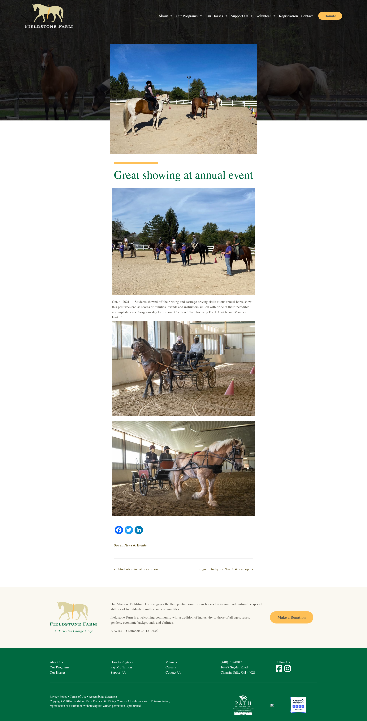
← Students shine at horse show (136, 569)
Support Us (239, 16)
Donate (330, 16)
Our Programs (187, 16)
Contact (307, 16)
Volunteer (263, 16)
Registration (288, 16)
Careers (171, 667)
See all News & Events (130, 545)
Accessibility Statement (103, 696)
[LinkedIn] (139, 530)
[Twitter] (129, 530)
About (163, 16)
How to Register (121, 662)
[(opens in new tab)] (243, 704)
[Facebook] (119, 530)
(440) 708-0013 (231, 662)
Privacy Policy (58, 696)
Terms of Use (78, 696)
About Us (56, 662)
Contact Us (173, 672)
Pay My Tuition (121, 667)
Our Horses (214, 16)
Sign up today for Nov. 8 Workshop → (226, 569)
